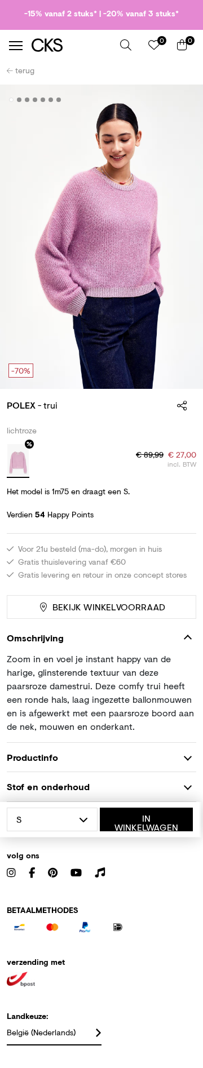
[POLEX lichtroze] (18, 461)
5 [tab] (43, 100)
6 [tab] (51, 100)
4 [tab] (35, 100)
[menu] (16, 45)
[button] (126, 45)
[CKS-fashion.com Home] (72, 45)
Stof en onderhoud (48, 786)
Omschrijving (35, 637)
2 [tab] (19, 100)
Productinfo (32, 757)
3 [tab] (27, 100)
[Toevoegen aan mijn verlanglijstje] (179, 100)
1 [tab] (11, 100)
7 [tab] (59, 100)
